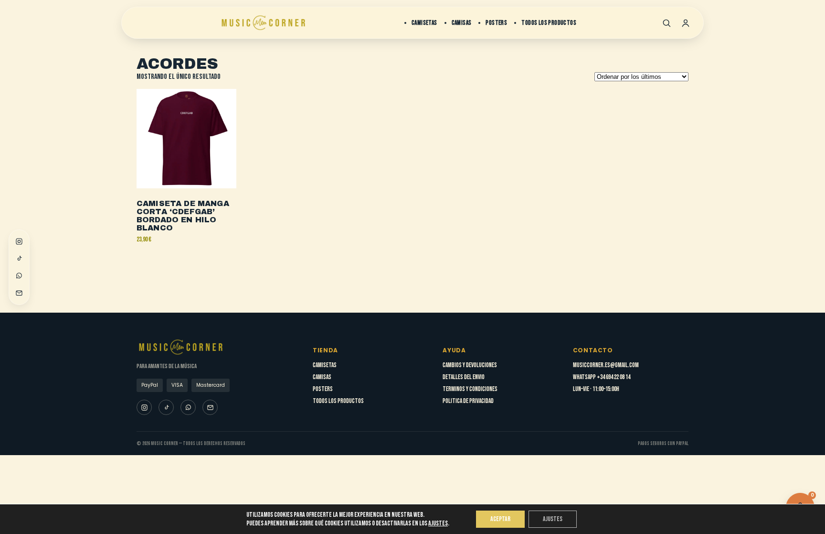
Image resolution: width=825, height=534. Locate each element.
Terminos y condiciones (470, 389)
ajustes (438, 523)
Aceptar (500, 519)
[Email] (19, 293)
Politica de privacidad (468, 401)
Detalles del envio (464, 377)
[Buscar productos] (666, 23)
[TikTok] (19, 258)
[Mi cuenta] (685, 23)
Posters (496, 23)
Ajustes (552, 519)
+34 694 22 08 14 (613, 377)
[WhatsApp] (19, 276)
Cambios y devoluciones (470, 365)
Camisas (462, 23)
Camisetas (424, 23)
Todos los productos (548, 23)
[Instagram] (19, 241)
